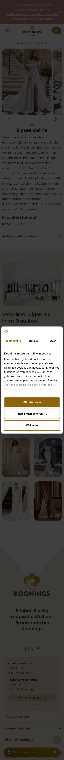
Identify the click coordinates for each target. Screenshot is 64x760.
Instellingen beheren (30, 413)
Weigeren (32, 425)
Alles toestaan (32, 402)
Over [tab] (53, 340)
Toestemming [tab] (12, 340)
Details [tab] (33, 340)
